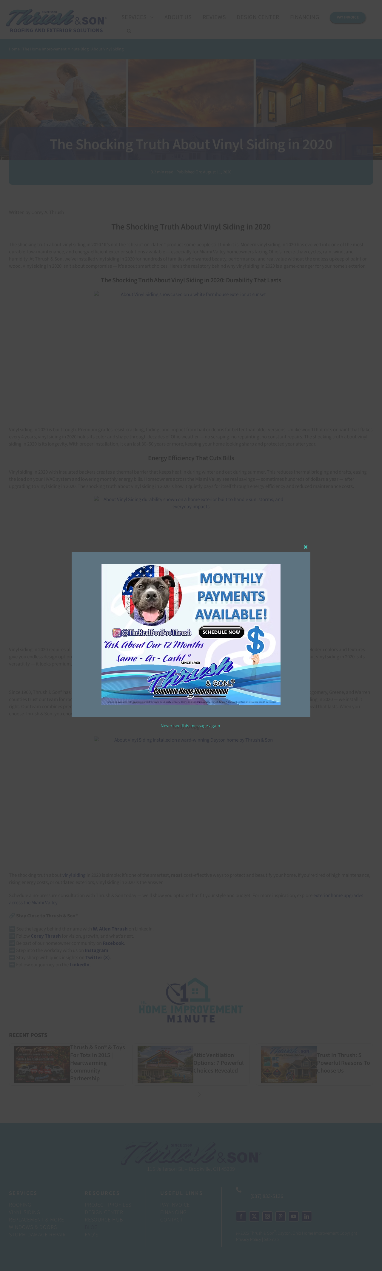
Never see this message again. (191, 725)
